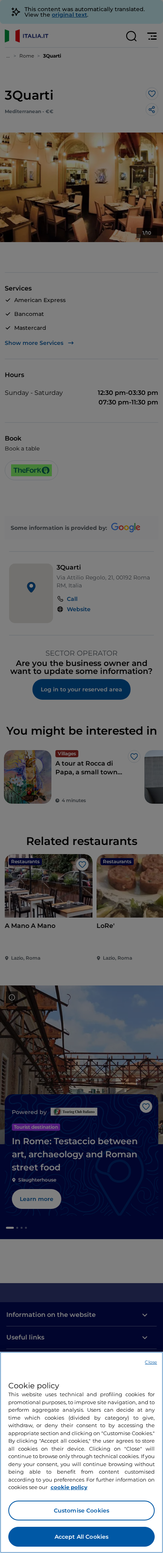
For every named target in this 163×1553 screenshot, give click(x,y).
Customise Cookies (81, 1510)
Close (151, 1362)
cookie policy (69, 1487)
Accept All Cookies (82, 1536)
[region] (81, 1452)
